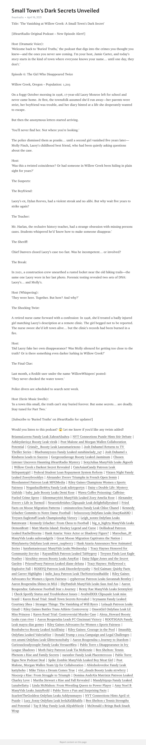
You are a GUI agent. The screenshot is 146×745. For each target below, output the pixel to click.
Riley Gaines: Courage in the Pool (91, 630)
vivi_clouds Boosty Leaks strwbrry (102, 670)
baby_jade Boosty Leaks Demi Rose (50, 492)
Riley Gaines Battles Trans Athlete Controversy (56, 609)
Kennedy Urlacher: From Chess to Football (59, 523)
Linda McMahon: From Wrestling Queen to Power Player (71, 685)
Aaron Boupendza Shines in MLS (34, 584)
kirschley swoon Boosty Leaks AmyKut (52, 558)
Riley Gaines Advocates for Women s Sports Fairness (83, 625)
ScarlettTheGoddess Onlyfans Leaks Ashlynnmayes (47, 696)
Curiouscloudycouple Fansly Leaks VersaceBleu (44, 645)
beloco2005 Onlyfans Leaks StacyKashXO (102, 513)
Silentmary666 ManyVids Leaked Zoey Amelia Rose (79, 498)
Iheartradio (18, 17)
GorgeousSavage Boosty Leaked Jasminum (80, 457)
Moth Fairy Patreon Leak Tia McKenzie (65, 650)
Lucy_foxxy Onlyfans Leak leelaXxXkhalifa (53, 701)
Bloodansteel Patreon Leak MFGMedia (38, 482)
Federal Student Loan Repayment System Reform (68, 472)
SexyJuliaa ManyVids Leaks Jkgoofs (108, 462)
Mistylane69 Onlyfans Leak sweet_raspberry (42, 543)
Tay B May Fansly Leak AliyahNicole (58, 706)
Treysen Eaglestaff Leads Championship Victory (44, 518)
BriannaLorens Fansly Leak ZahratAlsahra (40, 437)
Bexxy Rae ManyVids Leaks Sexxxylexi (105, 589)
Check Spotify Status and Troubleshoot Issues (45, 594)
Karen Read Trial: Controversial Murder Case (64, 614)
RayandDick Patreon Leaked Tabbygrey (69, 553)
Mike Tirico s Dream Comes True (52, 670)
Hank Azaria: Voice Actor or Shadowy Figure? (77, 533)
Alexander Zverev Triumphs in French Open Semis (82, 477)
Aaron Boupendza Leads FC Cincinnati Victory (69, 619)
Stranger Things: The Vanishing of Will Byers (66, 604)
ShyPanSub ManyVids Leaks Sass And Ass (89, 584)
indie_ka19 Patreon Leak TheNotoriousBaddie (77, 574)
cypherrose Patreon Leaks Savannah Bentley (100, 579)
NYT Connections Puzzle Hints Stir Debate (102, 437)
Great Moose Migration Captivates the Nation (88, 538)
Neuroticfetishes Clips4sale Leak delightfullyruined (83, 503)
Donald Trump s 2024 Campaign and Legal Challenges (92, 635)
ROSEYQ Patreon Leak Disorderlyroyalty (62, 569)
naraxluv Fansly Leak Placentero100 (87, 655)
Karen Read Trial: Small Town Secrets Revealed (56, 599)
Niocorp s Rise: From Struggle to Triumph (41, 675)
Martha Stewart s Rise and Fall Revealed (61, 680)
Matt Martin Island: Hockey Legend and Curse (64, 528)
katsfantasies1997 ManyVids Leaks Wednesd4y (55, 548)
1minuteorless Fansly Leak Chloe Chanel (91, 508)
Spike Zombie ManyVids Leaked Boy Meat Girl (80, 660)
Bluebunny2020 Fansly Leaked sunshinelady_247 (68, 452)
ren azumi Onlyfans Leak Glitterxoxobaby (40, 640)
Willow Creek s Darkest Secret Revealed (42, 467)
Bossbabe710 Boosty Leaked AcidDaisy (38, 630)
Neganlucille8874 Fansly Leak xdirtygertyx (55, 487)
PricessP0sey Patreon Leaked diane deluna (54, 563)
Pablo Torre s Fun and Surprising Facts (79, 690)
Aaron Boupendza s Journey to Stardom (100, 640)
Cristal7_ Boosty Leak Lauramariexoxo (53, 447)
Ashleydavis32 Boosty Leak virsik (34, 442)
